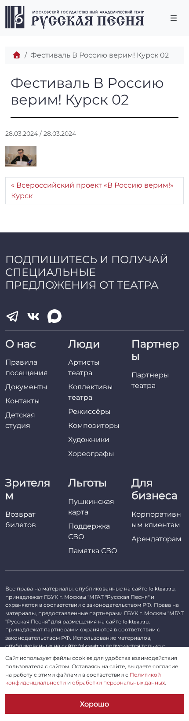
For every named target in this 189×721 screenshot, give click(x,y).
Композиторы (94, 425)
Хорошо (94, 704)
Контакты (22, 401)
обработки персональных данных (118, 682)
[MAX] (54, 316)
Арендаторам (156, 539)
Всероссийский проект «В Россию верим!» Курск (92, 190)
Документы (26, 387)
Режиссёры (89, 411)
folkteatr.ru (161, 589)
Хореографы (91, 453)
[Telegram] (12, 316)
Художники (88, 439)
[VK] (33, 316)
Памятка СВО (92, 551)
